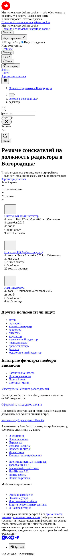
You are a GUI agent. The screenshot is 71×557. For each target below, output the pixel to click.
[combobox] (18, 113)
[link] (7, 61)
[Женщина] (10, 245)
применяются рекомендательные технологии (31, 515)
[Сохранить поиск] (5, 136)
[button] (5, 69)
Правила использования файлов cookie (25, 28)
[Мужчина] (10, 209)
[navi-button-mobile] (5, 81)
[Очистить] (6, 122)
